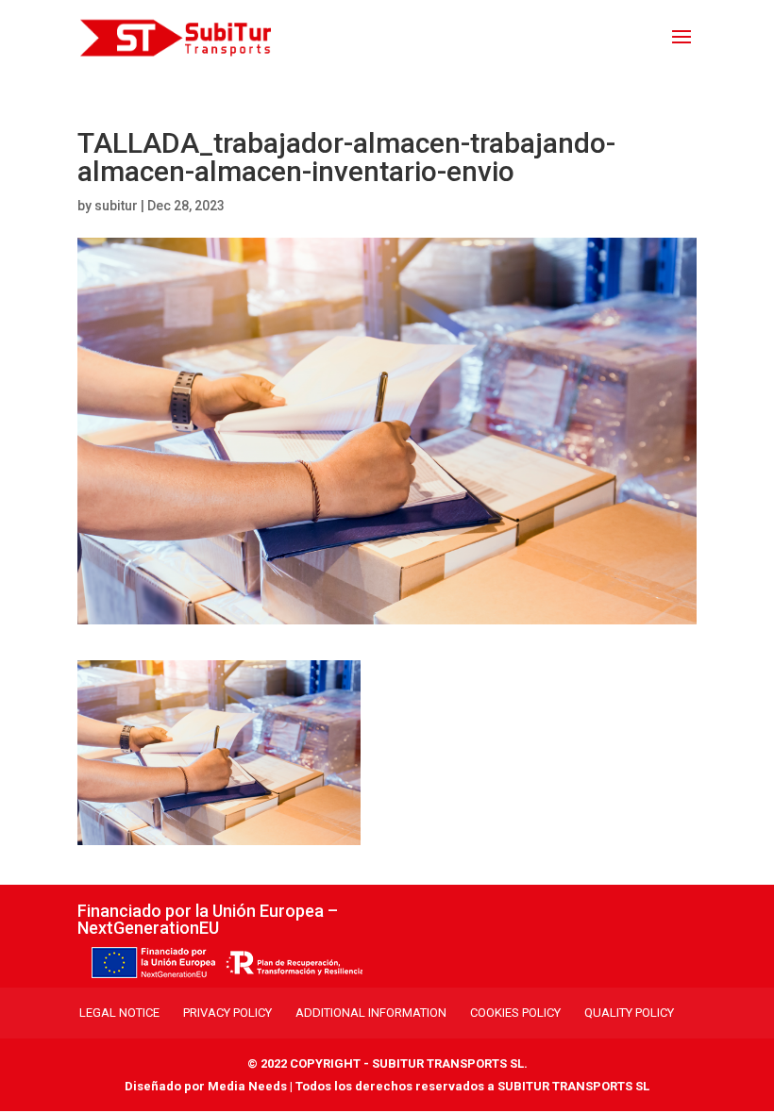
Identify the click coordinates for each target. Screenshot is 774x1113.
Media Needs (247, 1086)
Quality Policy (629, 1012)
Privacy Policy (227, 1012)
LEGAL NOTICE (119, 1012)
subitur (116, 205)
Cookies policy (515, 1012)
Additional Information (370, 1012)
